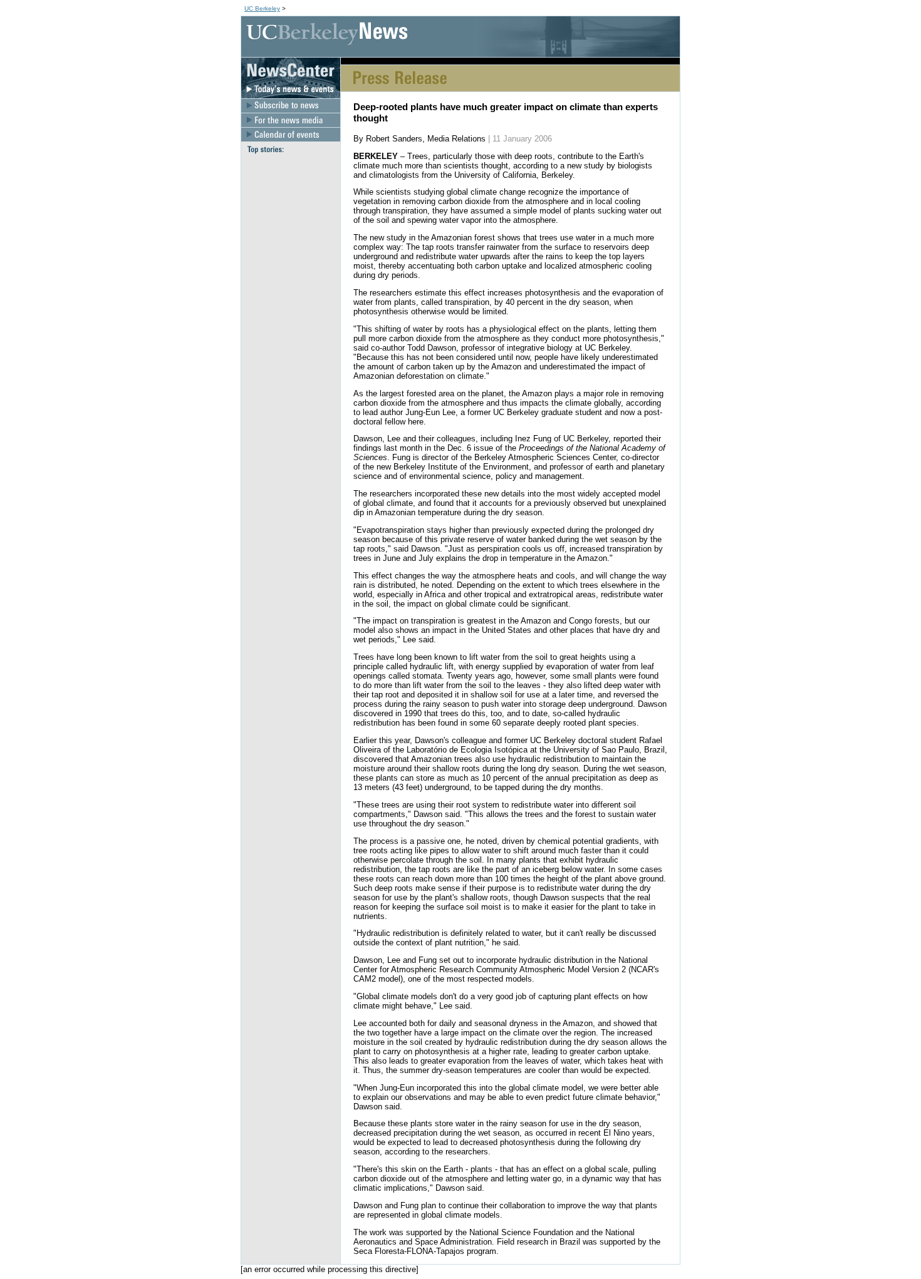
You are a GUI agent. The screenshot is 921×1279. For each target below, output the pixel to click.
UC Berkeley (262, 8)
